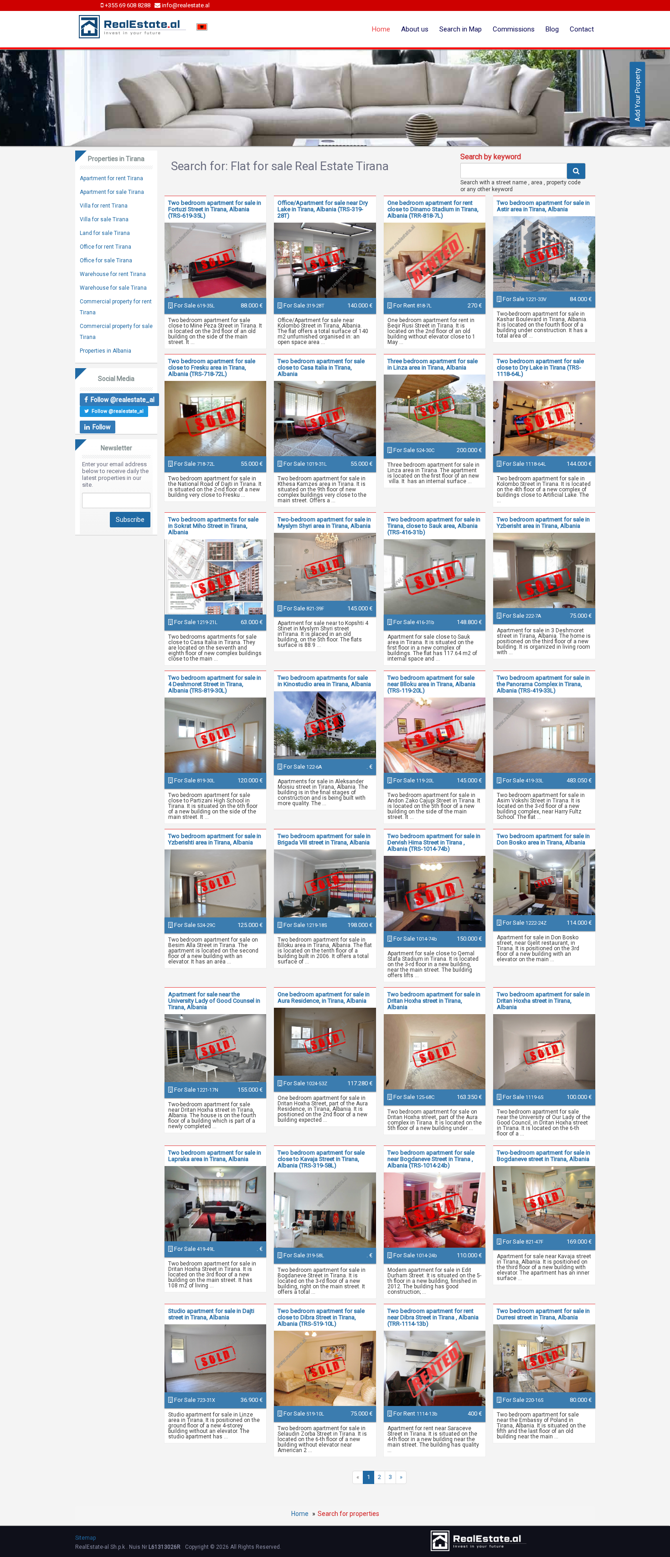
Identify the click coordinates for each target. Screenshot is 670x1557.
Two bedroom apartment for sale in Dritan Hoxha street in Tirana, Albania (433, 1000)
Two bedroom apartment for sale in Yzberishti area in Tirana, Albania (214, 839)
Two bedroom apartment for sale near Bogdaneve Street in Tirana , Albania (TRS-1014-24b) (430, 1159)
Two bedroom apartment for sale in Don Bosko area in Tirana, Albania (543, 839)
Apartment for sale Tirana (112, 192)
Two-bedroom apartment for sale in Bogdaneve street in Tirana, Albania (543, 1155)
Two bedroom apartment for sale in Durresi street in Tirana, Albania (543, 1314)
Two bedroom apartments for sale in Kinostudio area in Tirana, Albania (324, 680)
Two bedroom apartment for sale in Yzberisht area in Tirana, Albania (543, 522)
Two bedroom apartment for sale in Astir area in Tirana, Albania (543, 206)
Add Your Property (637, 94)
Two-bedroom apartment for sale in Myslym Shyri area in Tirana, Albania (324, 522)
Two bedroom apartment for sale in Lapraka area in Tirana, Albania (214, 1155)
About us (414, 29)
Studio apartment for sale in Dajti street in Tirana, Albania (211, 1314)
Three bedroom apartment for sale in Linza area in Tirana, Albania (432, 364)
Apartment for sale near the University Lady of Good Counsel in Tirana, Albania (214, 1000)
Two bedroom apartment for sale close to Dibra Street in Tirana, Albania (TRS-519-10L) (321, 1317)
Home (381, 29)
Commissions (514, 29)
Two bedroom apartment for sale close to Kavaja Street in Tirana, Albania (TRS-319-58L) (321, 1159)
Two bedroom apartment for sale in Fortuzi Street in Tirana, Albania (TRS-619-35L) (214, 209)
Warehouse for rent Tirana (113, 274)
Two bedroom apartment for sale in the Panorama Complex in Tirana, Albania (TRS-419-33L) (543, 684)
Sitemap (85, 1538)
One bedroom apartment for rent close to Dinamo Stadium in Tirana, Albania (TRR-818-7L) (433, 209)
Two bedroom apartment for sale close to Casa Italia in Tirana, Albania (321, 367)
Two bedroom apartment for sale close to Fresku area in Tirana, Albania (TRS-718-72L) (211, 367)
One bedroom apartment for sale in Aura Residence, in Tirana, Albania (324, 997)
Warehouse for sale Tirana (113, 288)
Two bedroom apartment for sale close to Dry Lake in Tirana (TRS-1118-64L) (540, 367)
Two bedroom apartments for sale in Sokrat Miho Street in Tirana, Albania (213, 526)
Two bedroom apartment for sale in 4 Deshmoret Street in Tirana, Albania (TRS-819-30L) (214, 684)
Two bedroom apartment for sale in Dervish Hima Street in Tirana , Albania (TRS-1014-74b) (433, 842)
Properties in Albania (105, 351)
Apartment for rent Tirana (111, 178)
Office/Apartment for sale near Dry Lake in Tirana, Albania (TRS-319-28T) (323, 209)
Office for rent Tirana (105, 247)
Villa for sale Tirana (104, 219)
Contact (582, 29)
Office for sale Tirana (106, 260)
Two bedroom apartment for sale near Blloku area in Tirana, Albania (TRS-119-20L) (431, 684)
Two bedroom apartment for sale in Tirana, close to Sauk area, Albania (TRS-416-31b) (433, 526)
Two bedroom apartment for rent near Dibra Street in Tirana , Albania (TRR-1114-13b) (433, 1317)
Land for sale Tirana (105, 233)
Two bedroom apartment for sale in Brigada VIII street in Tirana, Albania (324, 839)
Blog (552, 29)
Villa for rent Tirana (104, 206)
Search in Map (460, 29)
